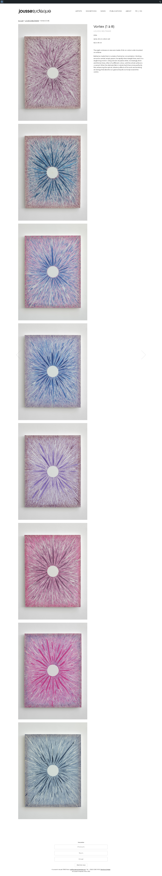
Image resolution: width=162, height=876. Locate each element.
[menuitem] (2, 2)
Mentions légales (105, 869)
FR (136, 11)
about (128, 11)
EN (141, 11)
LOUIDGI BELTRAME (32, 21)
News (103, 11)
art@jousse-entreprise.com (78, 869)
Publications (116, 11)
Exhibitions (91, 11)
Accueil (20, 21)
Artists (78, 11)
